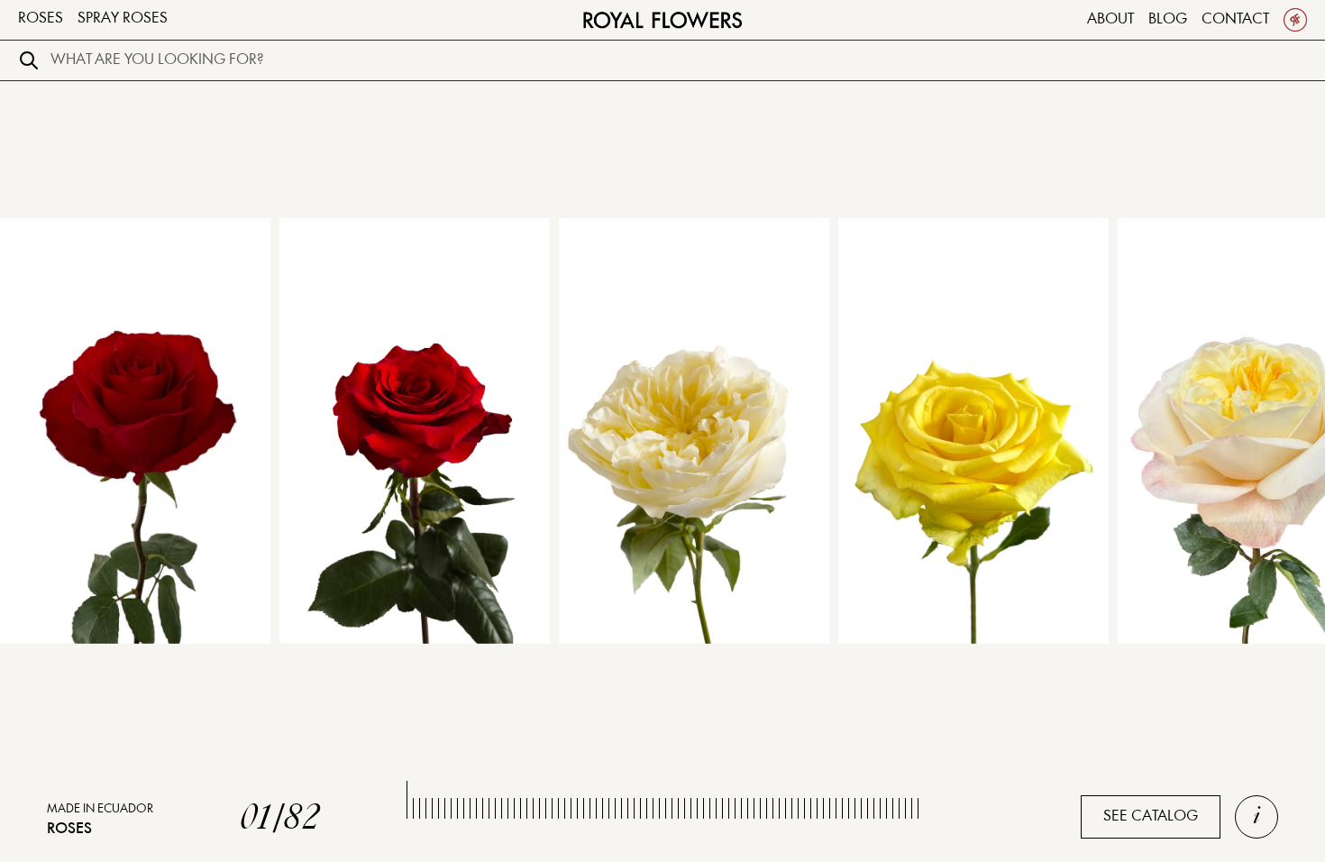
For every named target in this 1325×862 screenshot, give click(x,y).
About (1110, 19)
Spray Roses (123, 18)
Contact (1235, 19)
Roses (40, 18)
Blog (1167, 19)
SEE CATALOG (1150, 816)
